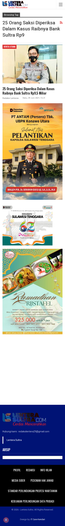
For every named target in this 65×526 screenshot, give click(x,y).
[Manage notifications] (6, 520)
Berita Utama (9, 46)
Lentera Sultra (14, 440)
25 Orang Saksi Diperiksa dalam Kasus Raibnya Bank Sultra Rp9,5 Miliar (28, 91)
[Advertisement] (32, 370)
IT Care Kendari (38, 519)
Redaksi (30, 470)
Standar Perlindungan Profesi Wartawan (32, 491)
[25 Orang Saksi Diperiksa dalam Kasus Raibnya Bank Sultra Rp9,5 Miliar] (32, 64)
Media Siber (18, 480)
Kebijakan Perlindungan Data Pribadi (32, 501)
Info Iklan (46, 470)
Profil (17, 470)
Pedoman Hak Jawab (42, 480)
